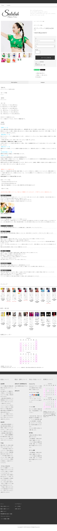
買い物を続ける (38, 77)
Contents (8, 5)
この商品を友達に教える (40, 73)
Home (2, 5)
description (14, 82)
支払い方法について (5, 506)
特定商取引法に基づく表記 (40, 64)
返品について (37, 63)
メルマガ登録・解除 (5, 518)
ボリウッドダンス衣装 (40, 21)
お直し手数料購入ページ (6, 213)
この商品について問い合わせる (41, 75)
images (43, 82)
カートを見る (18, 506)
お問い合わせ (18, 508)
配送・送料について (5, 508)
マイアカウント (18, 504)
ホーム (35, 21)
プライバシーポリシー (5, 516)
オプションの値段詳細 (39, 61)
